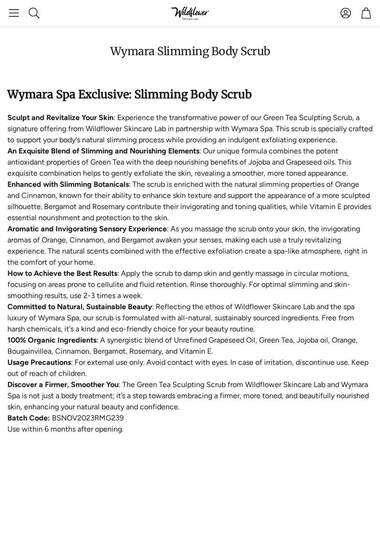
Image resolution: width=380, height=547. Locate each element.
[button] (13, 12)
